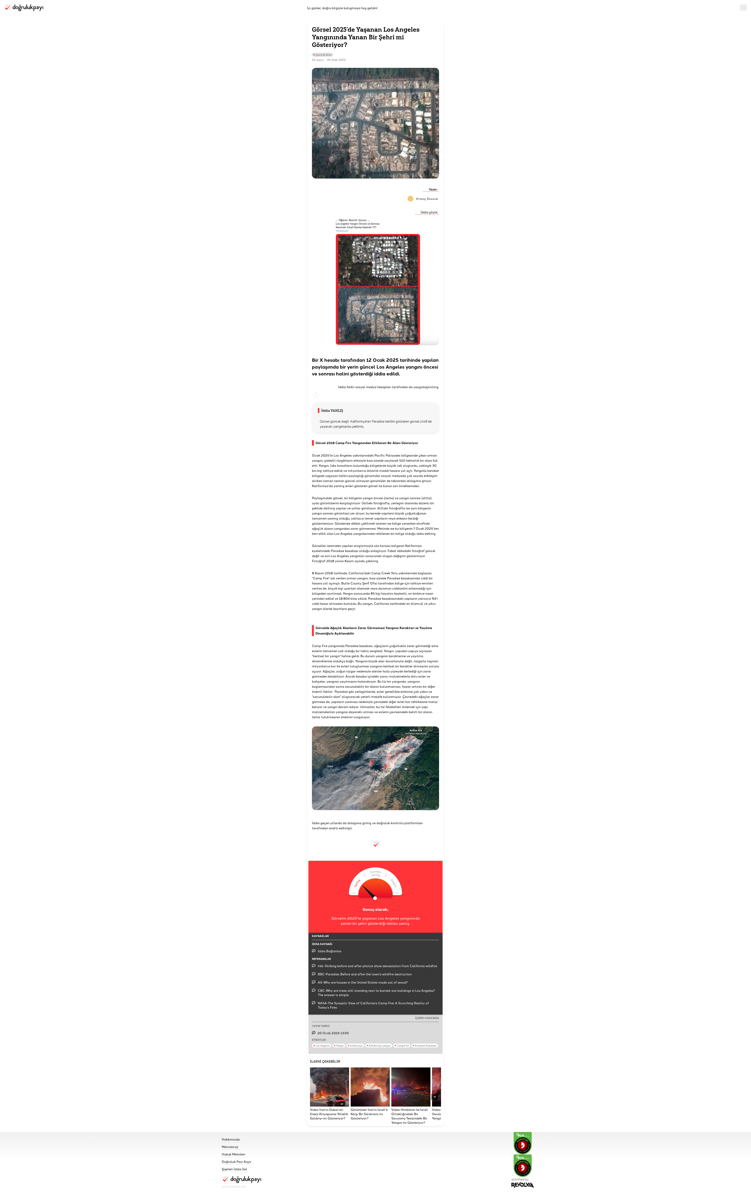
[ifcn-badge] (522, 1143)
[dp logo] (23, 8)
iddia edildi (386, 373)
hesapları (384, 387)
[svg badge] (522, 1165)
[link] (241, 1139)
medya (371, 387)
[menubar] (743, 8)
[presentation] (434, 1096)
